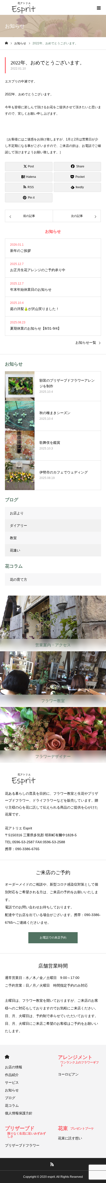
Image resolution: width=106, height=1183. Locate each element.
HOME (7, 1057)
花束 (76, 1128)
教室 (13, 538)
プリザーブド (25, 1131)
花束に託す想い (70, 1138)
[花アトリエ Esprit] (23, 7)
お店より (17, 513)
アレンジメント (78, 1059)
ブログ (10, 1098)
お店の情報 (13, 1067)
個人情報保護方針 (19, 1113)
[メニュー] (99, 7)
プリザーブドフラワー (22, 1145)
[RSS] (52, 1164)
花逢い (15, 550)
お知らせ (12, 1090)
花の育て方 (18, 579)
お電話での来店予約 (53, 937)
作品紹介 (12, 1075)
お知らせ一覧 (85, 342)
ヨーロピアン (68, 1074)
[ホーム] (6, 43)
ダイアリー (18, 525)
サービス (12, 1082)
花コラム (12, 1105)
